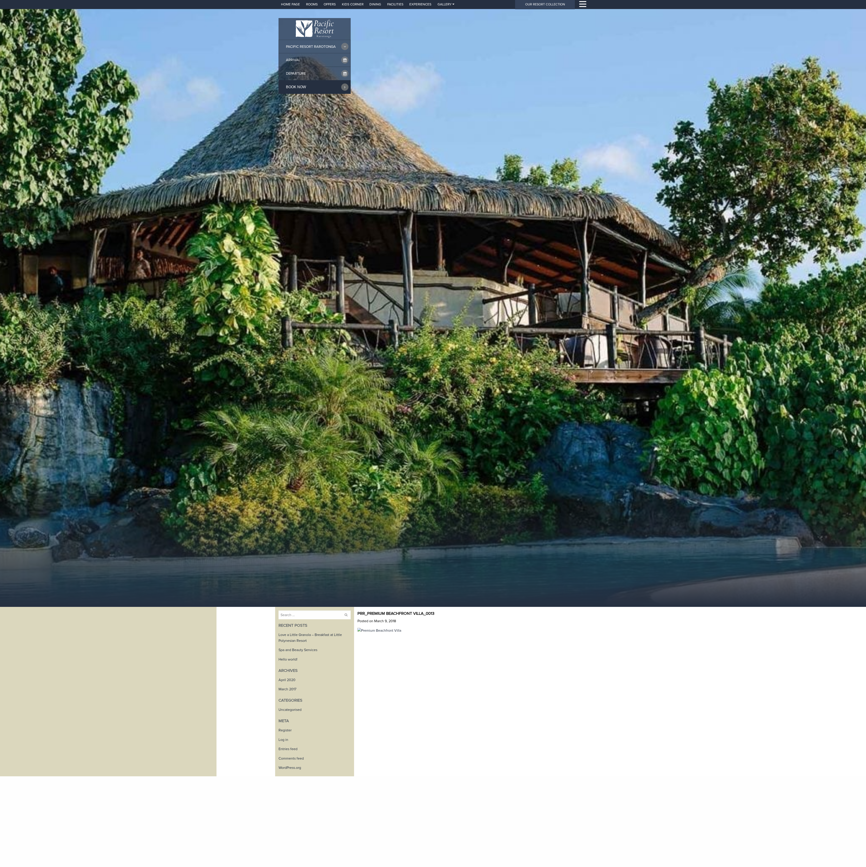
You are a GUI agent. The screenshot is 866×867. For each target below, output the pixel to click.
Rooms (312, 4)
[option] (433, 303)
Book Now (296, 87)
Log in (283, 740)
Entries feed (288, 749)
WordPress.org (290, 768)
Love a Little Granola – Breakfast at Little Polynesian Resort (310, 638)
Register (285, 730)
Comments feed (291, 758)
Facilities (395, 4)
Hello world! (288, 659)
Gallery (444, 4)
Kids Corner (353, 4)
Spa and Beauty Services (298, 650)
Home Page (290, 4)
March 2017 (287, 689)
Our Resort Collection (545, 4)
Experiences (420, 4)
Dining (375, 4)
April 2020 (287, 680)
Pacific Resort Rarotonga (311, 47)
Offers (330, 4)
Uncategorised (290, 710)
